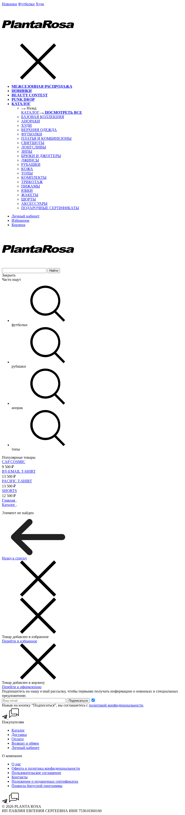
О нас (16, 764)
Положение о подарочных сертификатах (45, 781)
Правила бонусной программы (37, 786)
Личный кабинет (26, 748)
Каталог (18, 730)
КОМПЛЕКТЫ (33, 177)
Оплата (18, 739)
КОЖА (27, 169)
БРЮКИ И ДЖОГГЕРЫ (41, 156)
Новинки (9, 4)
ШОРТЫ (28, 199)
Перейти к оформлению (21, 687)
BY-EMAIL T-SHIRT (19, 471)
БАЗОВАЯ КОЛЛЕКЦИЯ (42, 117)
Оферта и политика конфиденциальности (46, 768)
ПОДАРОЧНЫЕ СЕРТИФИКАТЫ (50, 208)
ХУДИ (26, 125)
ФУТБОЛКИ (31, 134)
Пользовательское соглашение (36, 773)
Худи (40, 4)
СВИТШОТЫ (32, 143)
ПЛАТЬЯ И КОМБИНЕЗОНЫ (46, 138)
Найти (53, 270)
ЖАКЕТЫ (29, 195)
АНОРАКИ (30, 121)
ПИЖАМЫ (30, 186)
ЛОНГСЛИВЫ (33, 147)
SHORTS (9, 491)
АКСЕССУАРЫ (34, 204)
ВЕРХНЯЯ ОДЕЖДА (39, 130)
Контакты (20, 777)
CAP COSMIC (13, 462)
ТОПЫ (27, 173)
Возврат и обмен (25, 743)
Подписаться (78, 700)
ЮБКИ (27, 191)
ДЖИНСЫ (30, 160)
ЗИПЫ (26, 151)
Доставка (19, 735)
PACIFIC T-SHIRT (17, 481)
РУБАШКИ (30, 164)
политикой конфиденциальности (116, 705)
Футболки (26, 4)
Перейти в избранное (19, 641)
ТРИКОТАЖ (32, 182)
